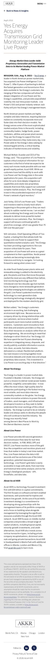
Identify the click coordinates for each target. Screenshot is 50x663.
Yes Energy (39, 75)
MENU (40, 3)
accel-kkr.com (14, 548)
